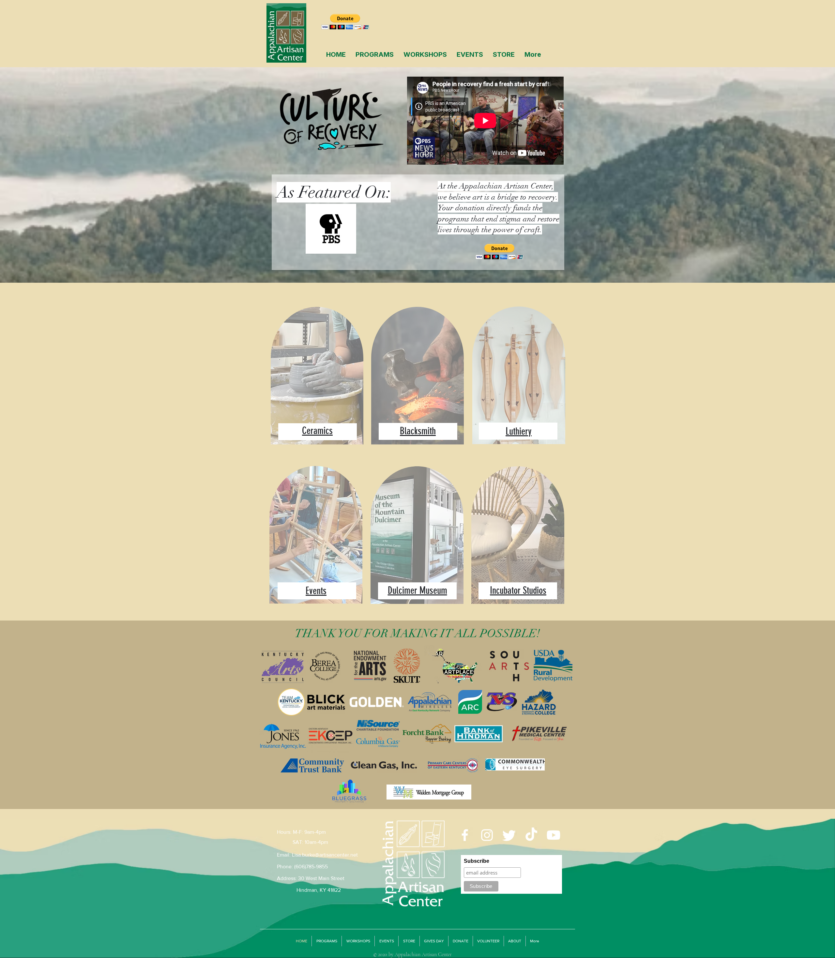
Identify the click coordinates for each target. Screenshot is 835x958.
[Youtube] (553, 835)
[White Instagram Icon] (487, 835)
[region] (317, 382)
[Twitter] (509, 835)
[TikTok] (531, 835)
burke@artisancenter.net (330, 855)
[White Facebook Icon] (465, 835)
